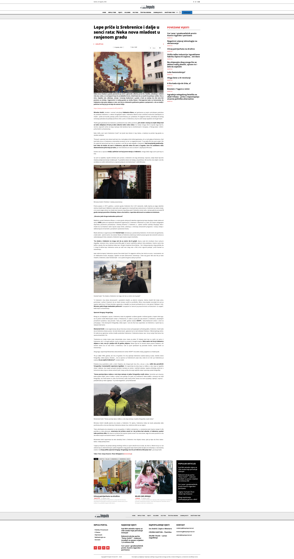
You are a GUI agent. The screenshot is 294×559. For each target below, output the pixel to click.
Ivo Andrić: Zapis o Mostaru (160, 528)
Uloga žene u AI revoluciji (179, 77)
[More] (160, 47)
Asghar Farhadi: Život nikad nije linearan (186, 493)
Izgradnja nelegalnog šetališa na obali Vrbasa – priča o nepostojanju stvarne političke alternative (183, 96)
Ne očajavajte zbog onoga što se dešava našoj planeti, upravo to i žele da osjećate (182, 64)
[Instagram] (195, 1)
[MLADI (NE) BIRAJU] (154, 477)
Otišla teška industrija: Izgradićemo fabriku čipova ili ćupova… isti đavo (183, 55)
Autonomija (127, 454)
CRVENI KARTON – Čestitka (160, 532)
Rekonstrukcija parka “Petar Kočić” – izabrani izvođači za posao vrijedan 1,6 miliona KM (188, 478)
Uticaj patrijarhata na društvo (181, 49)
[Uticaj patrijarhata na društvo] (112, 477)
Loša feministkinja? (176, 72)
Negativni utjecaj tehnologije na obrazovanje (182, 42)
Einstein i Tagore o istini (178, 89)
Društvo (99, 44)
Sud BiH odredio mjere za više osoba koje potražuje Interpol (187, 469)
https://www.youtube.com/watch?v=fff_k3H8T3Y (108, 108)
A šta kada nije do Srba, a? (179, 83)
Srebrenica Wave (125, 459)
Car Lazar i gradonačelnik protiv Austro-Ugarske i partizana (182, 34)
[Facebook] (193, 1)
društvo (101, 459)
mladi (108, 459)
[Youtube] (199, 1)
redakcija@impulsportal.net (185, 528)
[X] (197, 1)
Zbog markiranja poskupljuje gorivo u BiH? (187, 498)
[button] (179, 12)
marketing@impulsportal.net (185, 532)
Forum (137, 498)
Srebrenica (114, 459)
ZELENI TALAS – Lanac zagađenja (158, 536)
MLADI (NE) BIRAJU (143, 496)
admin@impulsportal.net (184, 535)
